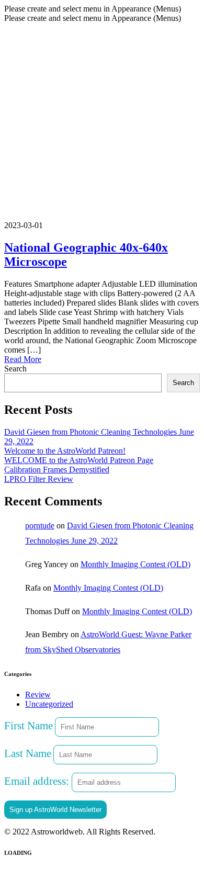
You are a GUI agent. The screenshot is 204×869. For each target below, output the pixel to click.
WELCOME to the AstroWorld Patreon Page (78, 460)
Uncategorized (49, 703)
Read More (22, 359)
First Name (28, 725)
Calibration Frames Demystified (56, 469)
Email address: (38, 781)
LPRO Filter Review (38, 479)
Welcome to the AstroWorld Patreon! (65, 450)
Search (15, 368)
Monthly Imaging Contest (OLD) (135, 564)
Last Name (27, 753)
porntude (39, 525)
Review (38, 694)
